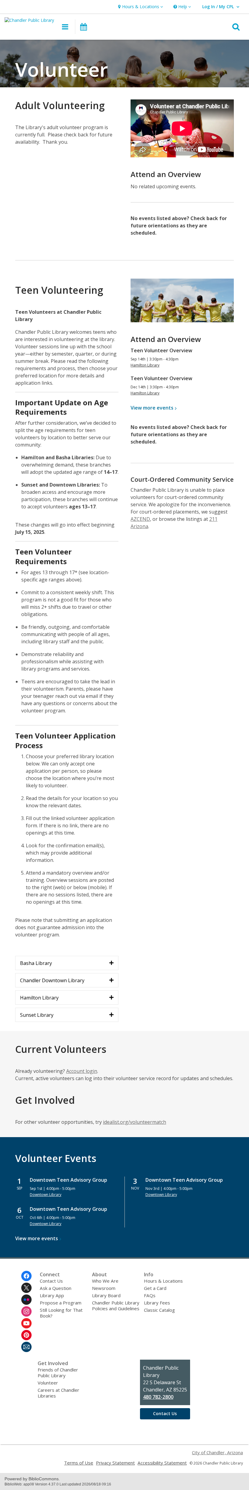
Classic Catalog (159, 1310)
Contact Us (51, 1281)
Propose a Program (60, 1303)
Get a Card (155, 1288)
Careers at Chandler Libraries (58, 1393)
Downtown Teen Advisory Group (68, 1180)
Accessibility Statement (162, 1463)
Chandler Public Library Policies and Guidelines (115, 1305)
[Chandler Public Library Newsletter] (26, 1347)
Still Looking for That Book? (61, 1313)
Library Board (106, 1295)
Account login (81, 1071)
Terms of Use (78, 1463)
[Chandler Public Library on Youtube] (26, 1323)
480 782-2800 (158, 1397)
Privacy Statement (115, 1463)
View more (152, 407)
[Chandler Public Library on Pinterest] (26, 1335)
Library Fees (157, 1303)
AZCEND (140, 519)
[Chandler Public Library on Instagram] (26, 1311)
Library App (52, 1295)
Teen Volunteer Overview (161, 350)
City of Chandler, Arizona (217, 1452)
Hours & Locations (163, 1281)
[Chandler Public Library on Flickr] (26, 1299)
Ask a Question (55, 1288)
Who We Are (105, 1281)
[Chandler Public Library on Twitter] (26, 1288)
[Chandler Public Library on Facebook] (26, 1276)
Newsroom (103, 1288)
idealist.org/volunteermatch (134, 1122)
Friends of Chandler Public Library (58, 1372)
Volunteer (48, 1383)
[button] (140, 7)
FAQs (149, 1295)
